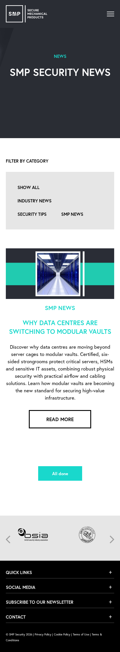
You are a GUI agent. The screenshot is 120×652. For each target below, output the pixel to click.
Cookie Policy (62, 634)
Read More (60, 419)
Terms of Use (81, 634)
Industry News (34, 201)
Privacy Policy (43, 634)
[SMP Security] (26, 13)
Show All (28, 187)
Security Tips (32, 214)
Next (112, 539)
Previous (8, 539)
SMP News (72, 214)
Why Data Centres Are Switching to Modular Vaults (60, 327)
